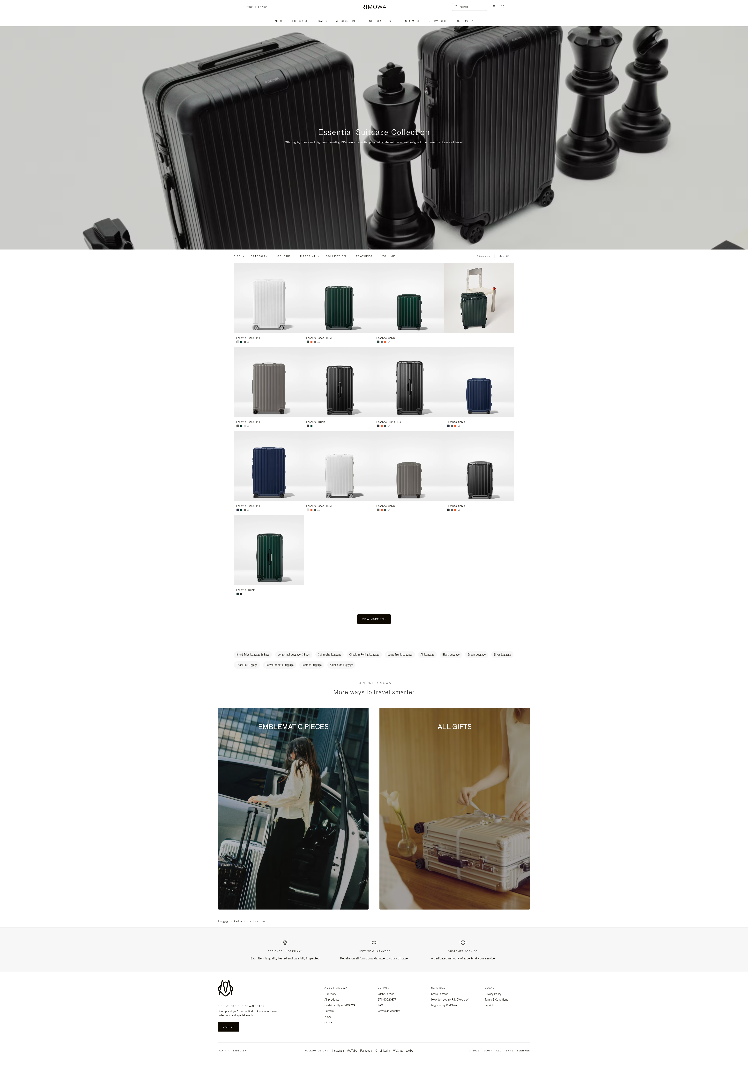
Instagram (338, 1050)
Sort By (504, 256)
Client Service (386, 994)
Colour (283, 256)
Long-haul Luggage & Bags (294, 654)
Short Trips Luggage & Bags (252, 654)
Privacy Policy (493, 994)
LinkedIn (385, 1050)
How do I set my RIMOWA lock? (450, 999)
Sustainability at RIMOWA (340, 1005)
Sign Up (229, 1026)
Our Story (330, 994)
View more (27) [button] (374, 619)
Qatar (250, 7)
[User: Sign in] (494, 7)
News (328, 1016)
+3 (318, 342)
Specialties (380, 21)
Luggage (300, 21)
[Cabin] (378, 342)
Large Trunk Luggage (399, 654)
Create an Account (389, 1011)
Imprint (489, 1005)
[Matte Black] (308, 426)
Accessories (348, 21)
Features (364, 256)
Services (438, 21)
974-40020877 (387, 999)
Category (259, 256)
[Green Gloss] (241, 342)
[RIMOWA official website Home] (374, 7)
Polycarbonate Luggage (280, 665)
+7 (389, 342)
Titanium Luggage (246, 665)
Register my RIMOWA (444, 1005)
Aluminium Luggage (341, 665)
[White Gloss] (308, 510)
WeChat (398, 1050)
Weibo (409, 1050)
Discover (464, 21)
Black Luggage (451, 654)
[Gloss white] (238, 342)
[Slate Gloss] (245, 342)
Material (308, 256)
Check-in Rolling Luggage (364, 654)
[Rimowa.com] (479, 298)
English (263, 7)
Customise (410, 21)
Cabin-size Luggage (329, 654)
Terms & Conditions (496, 999)
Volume (388, 256)
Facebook (366, 1050)
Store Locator (439, 994)
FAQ (380, 1005)
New (279, 21)
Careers (329, 1011)
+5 (248, 342)
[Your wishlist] (502, 7)
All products (332, 999)
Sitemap (329, 1022)
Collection (336, 256)
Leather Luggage (312, 665)
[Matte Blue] (448, 426)
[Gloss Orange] (311, 342)
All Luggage (427, 654)
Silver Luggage (502, 654)
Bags (322, 21)
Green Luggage (477, 654)
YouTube (352, 1050)
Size (237, 256)
